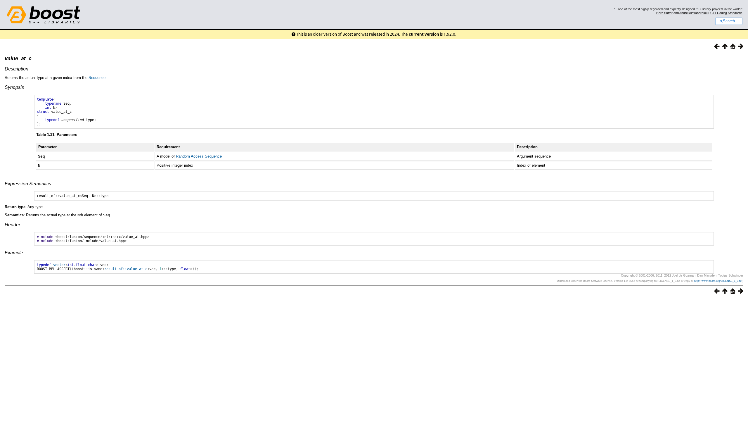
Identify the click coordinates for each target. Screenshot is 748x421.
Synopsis (14, 87)
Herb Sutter (664, 13)
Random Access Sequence (199, 156)
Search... (730, 21)
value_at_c (18, 58)
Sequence (97, 77)
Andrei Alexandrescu (694, 13)
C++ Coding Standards (726, 13)
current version (424, 34)
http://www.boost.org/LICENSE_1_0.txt (718, 280)
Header (12, 224)
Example (14, 252)
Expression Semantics (28, 183)
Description (16, 68)
